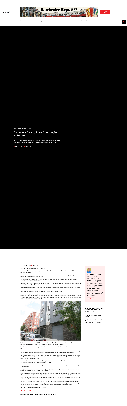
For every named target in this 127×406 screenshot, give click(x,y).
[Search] (124, 22)
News (9, 21)
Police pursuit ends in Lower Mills (93, 322)
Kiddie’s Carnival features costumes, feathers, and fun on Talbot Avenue (93, 312)
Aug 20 (86, 324)
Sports (42, 21)
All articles (90, 298)
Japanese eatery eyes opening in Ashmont (93, 316)
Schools (36, 21)
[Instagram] (6, 12)
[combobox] (109, 22)
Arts (14, 21)
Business (20, 21)
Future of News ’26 (49, 24)
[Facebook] (3, 12)
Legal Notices (68, 21)
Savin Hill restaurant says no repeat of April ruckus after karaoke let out (94, 309)
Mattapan (28, 21)
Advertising (58, 21)
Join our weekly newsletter (81, 21)
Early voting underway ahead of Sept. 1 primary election (94, 319)
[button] (25, 394)
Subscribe (49, 21)
